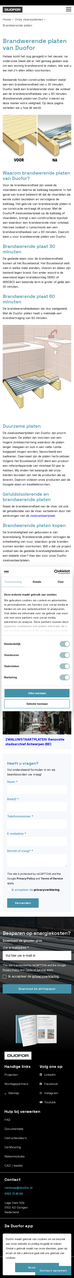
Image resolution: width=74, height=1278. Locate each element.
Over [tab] (61, 581)
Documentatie (13, 1129)
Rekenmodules (14, 1156)
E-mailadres (15, 833)
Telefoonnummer (19, 816)
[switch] (65, 655)
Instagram (51, 1093)
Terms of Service (52, 878)
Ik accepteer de (36, 890)
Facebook (51, 1084)
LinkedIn (50, 1074)
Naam (11, 782)
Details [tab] (37, 581)
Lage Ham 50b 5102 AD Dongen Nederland (16, 1207)
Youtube (50, 1102)
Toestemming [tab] (13, 581)
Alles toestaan (37, 693)
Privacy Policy (26, 878)
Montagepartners (16, 1084)
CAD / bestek (13, 1165)
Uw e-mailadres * (16, 947)
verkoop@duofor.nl (18, 1187)
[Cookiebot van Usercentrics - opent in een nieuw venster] (54, 572)
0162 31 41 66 (13, 1193)
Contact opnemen (53, 1270)
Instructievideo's (15, 1138)
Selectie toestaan (37, 703)
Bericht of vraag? (19, 851)
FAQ (7, 1119)
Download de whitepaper (37, 989)
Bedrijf (11, 799)
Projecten (11, 1074)
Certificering (12, 1147)
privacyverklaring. (47, 890)
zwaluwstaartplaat (42, 515)
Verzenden (23, 903)
